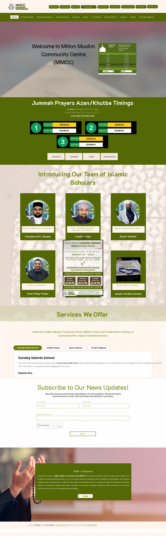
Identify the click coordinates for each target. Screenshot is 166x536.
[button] (83, 237)
